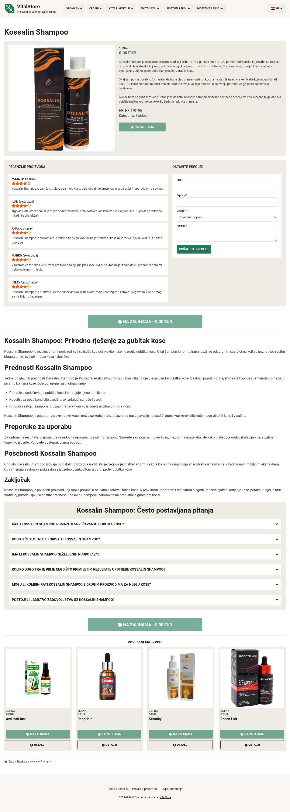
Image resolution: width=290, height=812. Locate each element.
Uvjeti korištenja (172, 789)
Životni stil (148, 8)
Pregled (182, 225)
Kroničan (72, 8)
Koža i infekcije (119, 8)
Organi (94, 8)
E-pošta (182, 195)
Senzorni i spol (176, 8)
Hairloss (142, 116)
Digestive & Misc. (208, 8)
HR (277, 8)
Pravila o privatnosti (145, 789)
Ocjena (181, 210)
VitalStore (165, 797)
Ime (179, 179)
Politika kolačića (118, 789)
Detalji (39, 744)
